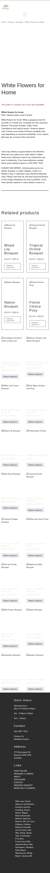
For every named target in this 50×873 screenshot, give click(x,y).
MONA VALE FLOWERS (24, 788)
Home (3, 22)
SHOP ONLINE (20, 771)
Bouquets (19, 22)
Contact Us (19, 736)
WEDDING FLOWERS (23, 774)
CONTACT (18, 782)
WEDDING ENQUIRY (23, 785)
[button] (25, 14)
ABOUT (17, 777)
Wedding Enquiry (21, 739)
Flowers (11, 22)
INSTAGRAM (19, 779)
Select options (10, 266)
